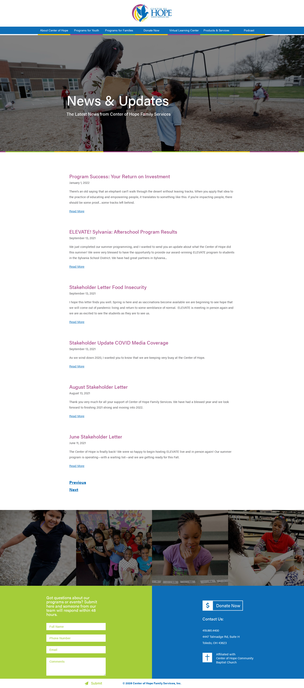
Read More (76, 211)
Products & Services (216, 30)
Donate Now (151, 30)
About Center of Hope (54, 30)
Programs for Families (119, 30)
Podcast (249, 30)
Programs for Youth (86, 30)
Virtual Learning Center (184, 30)
